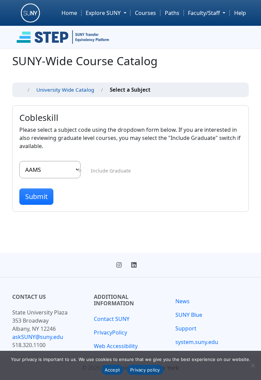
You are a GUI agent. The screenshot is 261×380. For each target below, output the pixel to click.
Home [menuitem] (69, 13)
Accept (112, 370)
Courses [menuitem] (145, 13)
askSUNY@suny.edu (37, 337)
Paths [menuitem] (172, 13)
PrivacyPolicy (110, 332)
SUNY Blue (188, 315)
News (182, 301)
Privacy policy (145, 370)
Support (185, 328)
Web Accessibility (116, 346)
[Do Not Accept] (252, 365)
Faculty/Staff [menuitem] (204, 13)
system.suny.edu (196, 342)
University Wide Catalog (65, 89)
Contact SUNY (111, 319)
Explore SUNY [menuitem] (104, 13)
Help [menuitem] (240, 13)
